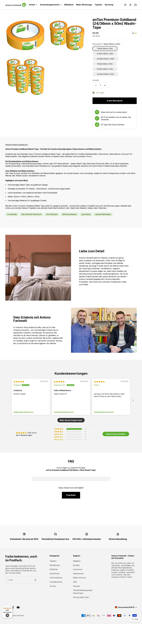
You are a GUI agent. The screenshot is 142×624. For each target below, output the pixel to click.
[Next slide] (133, 400)
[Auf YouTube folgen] (18, 607)
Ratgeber (77, 561)
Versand (76, 586)
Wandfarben (55, 565)
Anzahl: (96, 80)
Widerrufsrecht (79, 578)
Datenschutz (78, 573)
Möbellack (68, 5)
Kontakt (76, 565)
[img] (19, 382)
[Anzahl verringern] (96, 85)
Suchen (53, 586)
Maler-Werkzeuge (84, 5)
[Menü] (11, 607)
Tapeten (98, 5)
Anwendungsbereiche (49, 5)
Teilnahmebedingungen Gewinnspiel (83, 591)
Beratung (109, 5)
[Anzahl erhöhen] (105, 85)
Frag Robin (71, 495)
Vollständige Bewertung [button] (23, 412)
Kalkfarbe (54, 569)
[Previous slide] (9, 400)
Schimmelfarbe (56, 578)
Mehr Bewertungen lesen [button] (71, 420)
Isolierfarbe (54, 573)
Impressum (77, 569)
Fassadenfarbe (56, 582)
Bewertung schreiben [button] (115, 434)
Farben (32, 5)
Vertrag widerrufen (81, 597)
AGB (75, 582)
